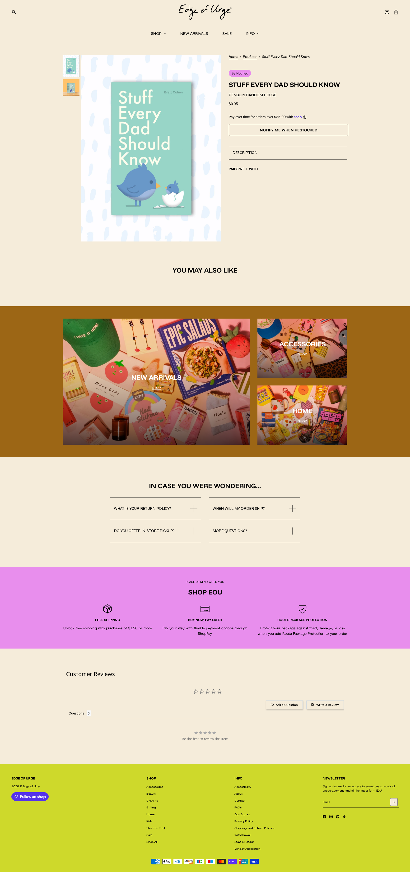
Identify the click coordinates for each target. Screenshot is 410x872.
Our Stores (242, 814)
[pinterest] (337, 816)
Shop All (152, 842)
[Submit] (394, 802)
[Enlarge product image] (151, 148)
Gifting (151, 807)
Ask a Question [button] (287, 705)
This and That (155, 828)
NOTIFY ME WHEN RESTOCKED (288, 130)
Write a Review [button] (327, 705)
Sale (149, 835)
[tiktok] (344, 816)
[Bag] (396, 12)
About (238, 793)
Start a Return (244, 842)
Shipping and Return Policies (254, 828)
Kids (149, 821)
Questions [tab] (76, 713)
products (250, 57)
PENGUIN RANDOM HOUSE (252, 95)
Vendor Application (247, 848)
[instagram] (331, 816)
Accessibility (242, 787)
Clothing (152, 800)
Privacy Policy (243, 821)
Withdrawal (242, 835)
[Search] (14, 12)
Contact (239, 800)
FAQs (238, 807)
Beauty (151, 793)
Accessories (154, 787)
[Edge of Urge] (205, 12)
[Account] (387, 12)
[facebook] (324, 816)
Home (233, 57)
